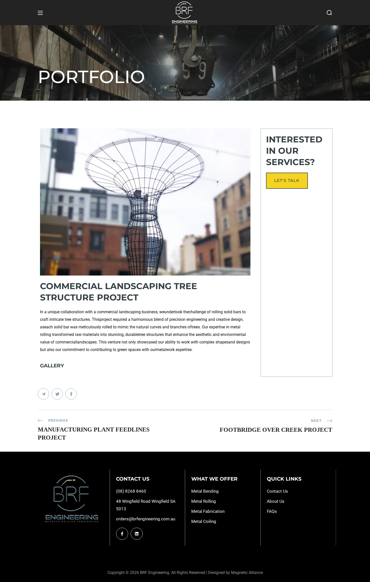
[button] (329, 12)
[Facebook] (122, 534)
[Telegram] (137, 534)
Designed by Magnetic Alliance (235, 572)
